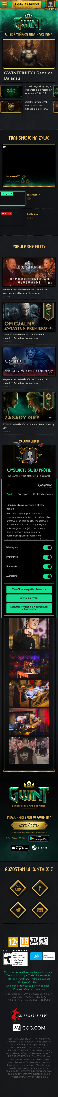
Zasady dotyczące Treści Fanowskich (28, 975)
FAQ (4, 972)
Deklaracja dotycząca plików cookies (27, 986)
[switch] (47, 557)
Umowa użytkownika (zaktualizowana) (31, 972)
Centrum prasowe (34, 989)
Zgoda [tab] (9, 494)
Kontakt (17, 989)
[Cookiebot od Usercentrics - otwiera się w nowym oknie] (39, 486)
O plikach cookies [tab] (43, 494)
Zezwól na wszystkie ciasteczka (29, 589)
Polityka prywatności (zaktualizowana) (28, 979)
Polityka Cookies (28, 982)
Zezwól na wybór (29, 598)
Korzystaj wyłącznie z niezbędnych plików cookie (29, 608)
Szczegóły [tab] (23, 494)
